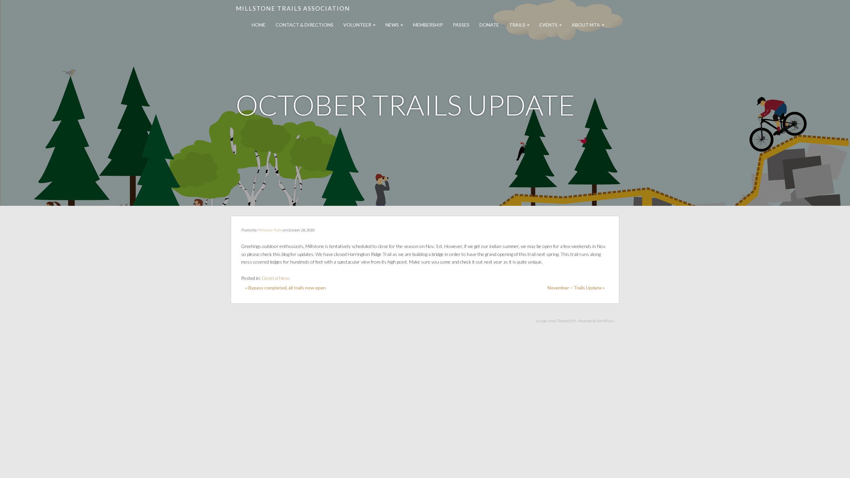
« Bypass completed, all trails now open (285, 287)
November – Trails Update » (576, 287)
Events (549, 25)
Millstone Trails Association (293, 8)
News (392, 25)
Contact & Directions (304, 25)
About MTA (586, 25)
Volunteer (357, 25)
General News (276, 278)
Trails (517, 25)
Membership (428, 25)
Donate (489, 25)
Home (259, 25)
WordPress (605, 321)
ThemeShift (566, 321)
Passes (461, 25)
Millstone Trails (269, 230)
